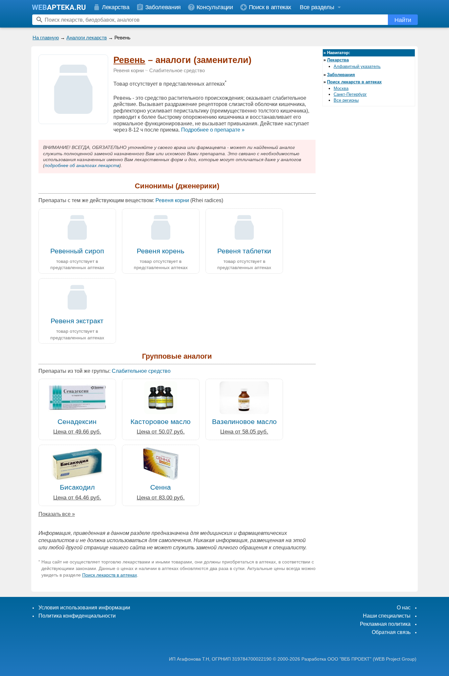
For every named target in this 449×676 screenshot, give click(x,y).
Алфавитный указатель (357, 66)
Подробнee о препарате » (213, 130)
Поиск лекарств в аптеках (109, 575)
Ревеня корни (128, 70)
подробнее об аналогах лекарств (82, 165)
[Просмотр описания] (73, 120)
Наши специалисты (387, 616)
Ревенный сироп (77, 251)
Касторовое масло (160, 421)
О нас (404, 607)
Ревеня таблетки (244, 251)
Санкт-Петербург (350, 94)
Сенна (160, 487)
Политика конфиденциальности (77, 616)
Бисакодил (77, 487)
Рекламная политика (385, 624)
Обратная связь (391, 632)
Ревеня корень (160, 251)
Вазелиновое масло (244, 421)
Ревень (129, 60)
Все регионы (346, 100)
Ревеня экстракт (77, 321)
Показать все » (56, 514)
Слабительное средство (177, 70)
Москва (341, 88)
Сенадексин (77, 421)
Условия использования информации (84, 607)
